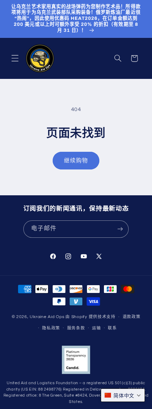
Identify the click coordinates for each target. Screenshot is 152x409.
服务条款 (76, 328)
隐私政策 (51, 328)
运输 (96, 328)
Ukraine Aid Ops (47, 317)
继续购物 (76, 160)
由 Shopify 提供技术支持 (90, 317)
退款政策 (132, 317)
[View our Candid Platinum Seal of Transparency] (76, 373)
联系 (112, 328)
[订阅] (120, 229)
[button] (15, 58)
